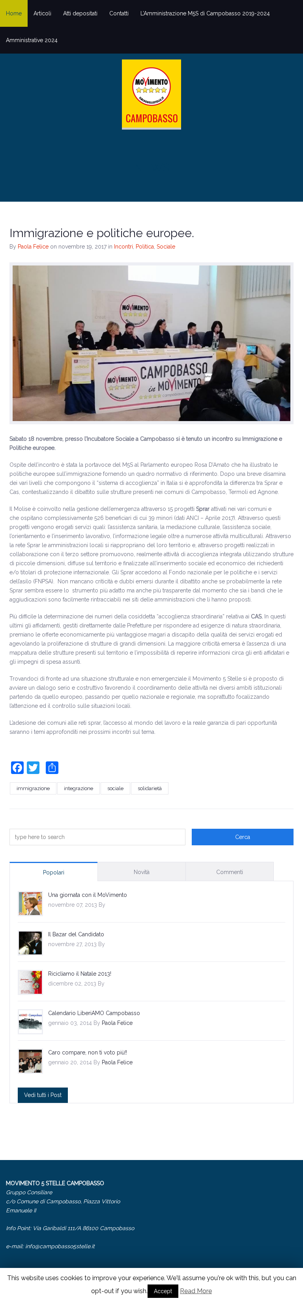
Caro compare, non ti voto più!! (87, 1052)
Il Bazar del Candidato (76, 934)
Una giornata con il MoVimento (87, 895)
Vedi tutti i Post (43, 1095)
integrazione (78, 788)
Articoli (42, 13)
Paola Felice (33, 246)
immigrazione (33, 788)
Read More (196, 1291)
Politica (145, 246)
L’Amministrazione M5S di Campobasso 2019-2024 (205, 13)
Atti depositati (80, 13)
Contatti (119, 13)
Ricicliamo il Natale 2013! (79, 974)
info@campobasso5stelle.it (60, 1246)
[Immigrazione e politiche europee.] (151, 343)
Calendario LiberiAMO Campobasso (94, 1013)
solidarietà (150, 788)
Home (14, 13)
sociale (115, 788)
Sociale (166, 246)
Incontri (123, 246)
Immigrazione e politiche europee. (101, 233)
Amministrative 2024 (32, 40)
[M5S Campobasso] (151, 94)
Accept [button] (163, 1291)
